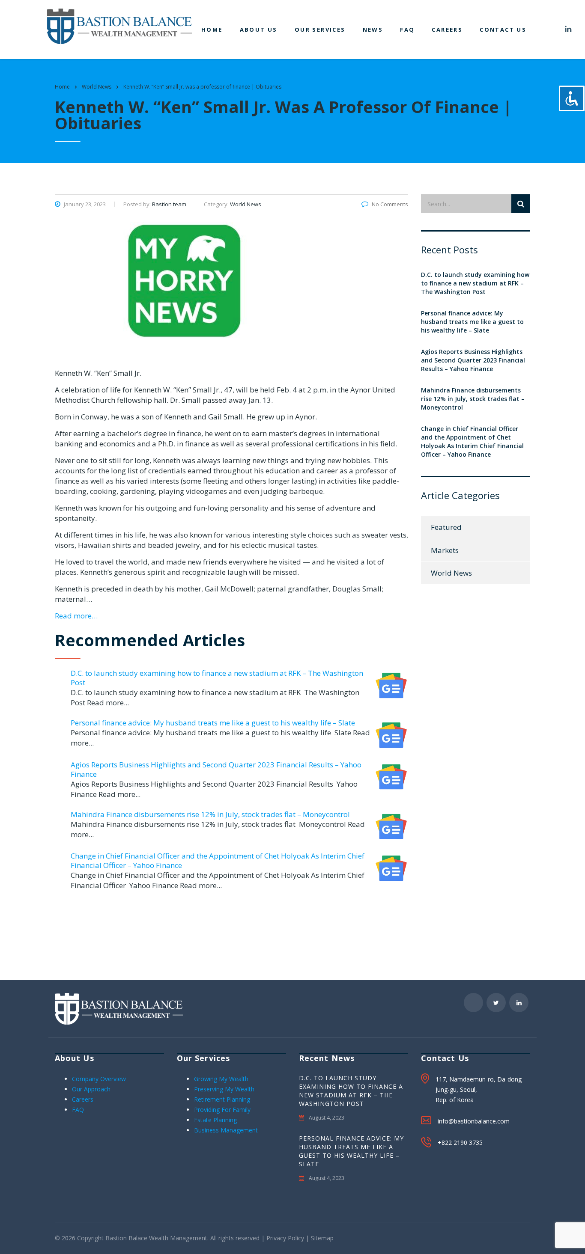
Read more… (76, 616)
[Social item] (547, 29)
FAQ (407, 29)
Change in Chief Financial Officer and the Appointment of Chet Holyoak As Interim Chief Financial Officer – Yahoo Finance (217, 860)
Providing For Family (222, 1109)
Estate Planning (215, 1120)
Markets (445, 550)
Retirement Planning (222, 1099)
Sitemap (322, 1238)
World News (451, 573)
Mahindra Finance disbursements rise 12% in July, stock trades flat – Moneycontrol (210, 814)
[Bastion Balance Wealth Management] (120, 25)
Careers (447, 29)
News (373, 29)
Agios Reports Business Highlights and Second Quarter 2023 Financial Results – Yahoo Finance (216, 769)
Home (212, 29)
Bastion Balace (126, 1238)
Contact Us (503, 29)
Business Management (226, 1130)
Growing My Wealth (221, 1079)
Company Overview (99, 1079)
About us (259, 29)
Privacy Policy (285, 1238)
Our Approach (91, 1089)
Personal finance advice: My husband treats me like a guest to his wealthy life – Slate (213, 723)
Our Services (320, 29)
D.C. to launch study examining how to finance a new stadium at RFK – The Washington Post (217, 677)
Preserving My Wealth (224, 1089)
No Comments (390, 204)
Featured (446, 527)
